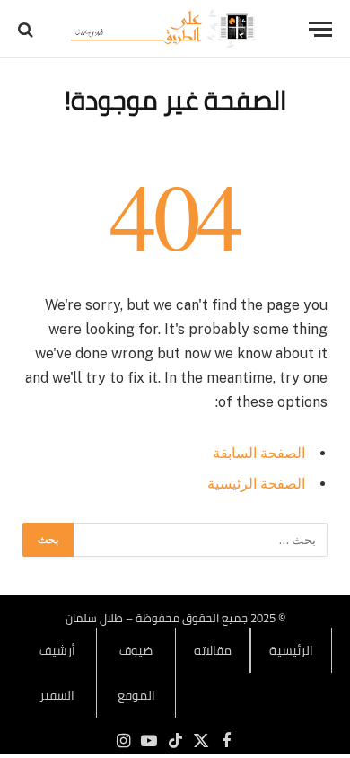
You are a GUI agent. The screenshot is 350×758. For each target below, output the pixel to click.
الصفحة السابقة (259, 453)
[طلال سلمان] (166, 29)
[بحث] (27, 29)
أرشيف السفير (57, 673)
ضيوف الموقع (136, 673)
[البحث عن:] (200, 540)
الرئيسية (291, 650)
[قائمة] (320, 29)
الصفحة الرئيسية (256, 483)
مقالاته (213, 650)
